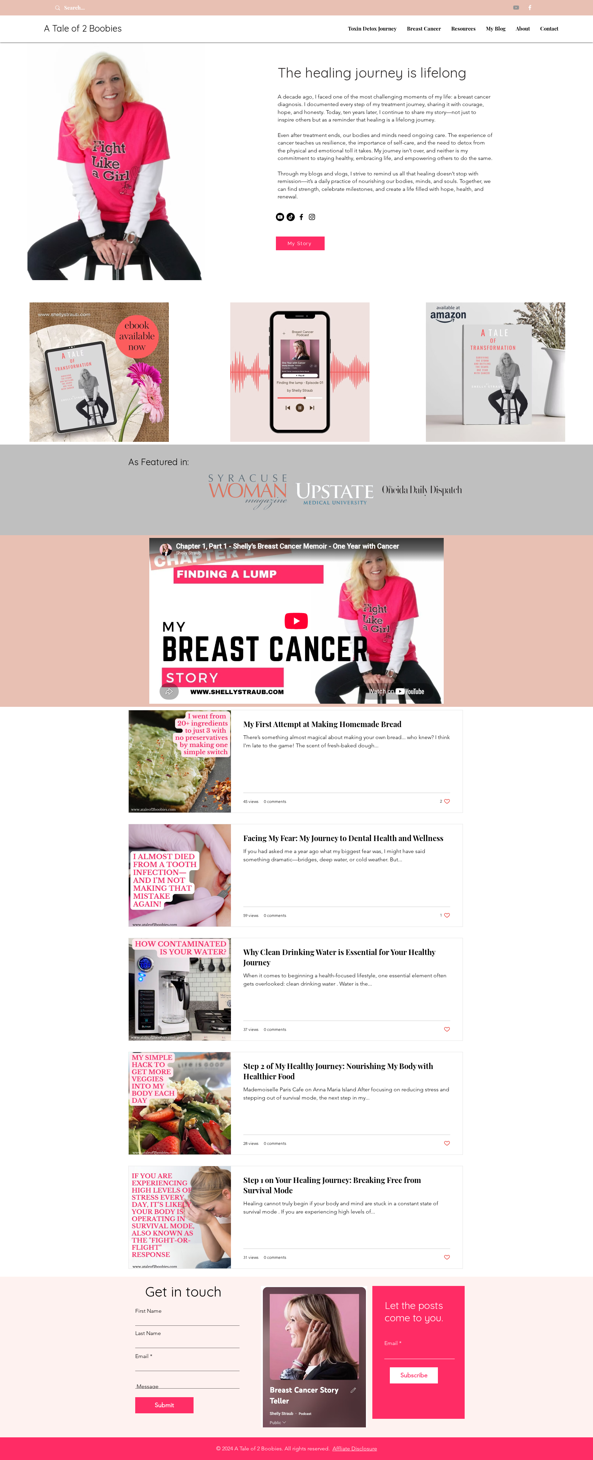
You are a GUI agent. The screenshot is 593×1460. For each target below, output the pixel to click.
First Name (148, 1311)
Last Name (148, 1333)
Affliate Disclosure (355, 1448)
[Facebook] (529, 7)
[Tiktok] (291, 217)
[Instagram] (312, 217)
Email (142, 1356)
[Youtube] (516, 7)
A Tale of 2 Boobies (83, 28)
